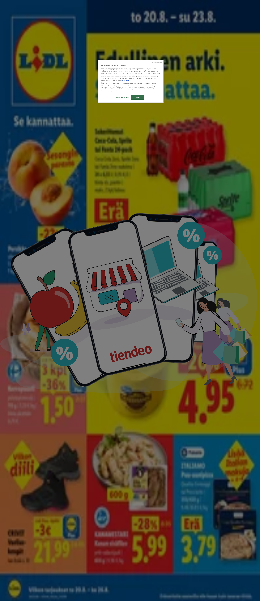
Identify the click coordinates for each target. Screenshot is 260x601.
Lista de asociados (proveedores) (110, 91)
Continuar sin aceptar (156, 62)
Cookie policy (125, 80)
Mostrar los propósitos (122, 97)
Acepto (138, 97)
